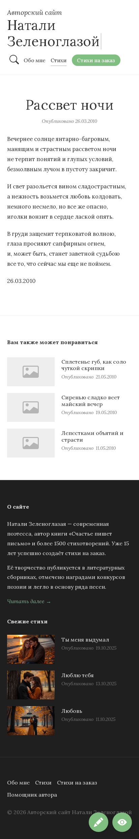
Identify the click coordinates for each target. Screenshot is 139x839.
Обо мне (18, 782)
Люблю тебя (77, 675)
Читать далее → (29, 601)
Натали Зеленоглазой (53, 33)
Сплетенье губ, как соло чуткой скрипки (93, 364)
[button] (122, 822)
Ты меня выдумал (85, 639)
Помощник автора (32, 794)
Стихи (43, 782)
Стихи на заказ (77, 782)
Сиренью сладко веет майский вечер (90, 400)
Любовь (71, 710)
